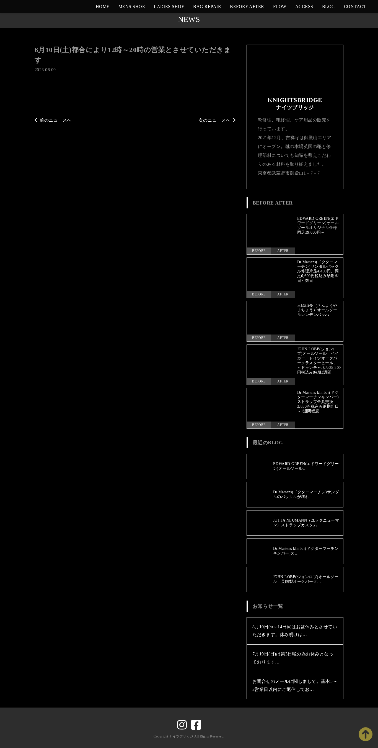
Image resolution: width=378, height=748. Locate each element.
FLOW (279, 6)
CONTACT (355, 6)
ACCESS (304, 6)
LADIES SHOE (169, 6)
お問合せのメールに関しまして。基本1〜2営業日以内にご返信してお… (294, 685)
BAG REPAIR (207, 6)
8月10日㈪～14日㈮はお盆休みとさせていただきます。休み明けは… (294, 630)
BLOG (328, 6)
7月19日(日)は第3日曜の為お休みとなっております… (292, 658)
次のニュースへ (214, 120)
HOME (103, 6)
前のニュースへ (55, 120)
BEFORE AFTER (247, 6)
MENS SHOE (131, 6)
